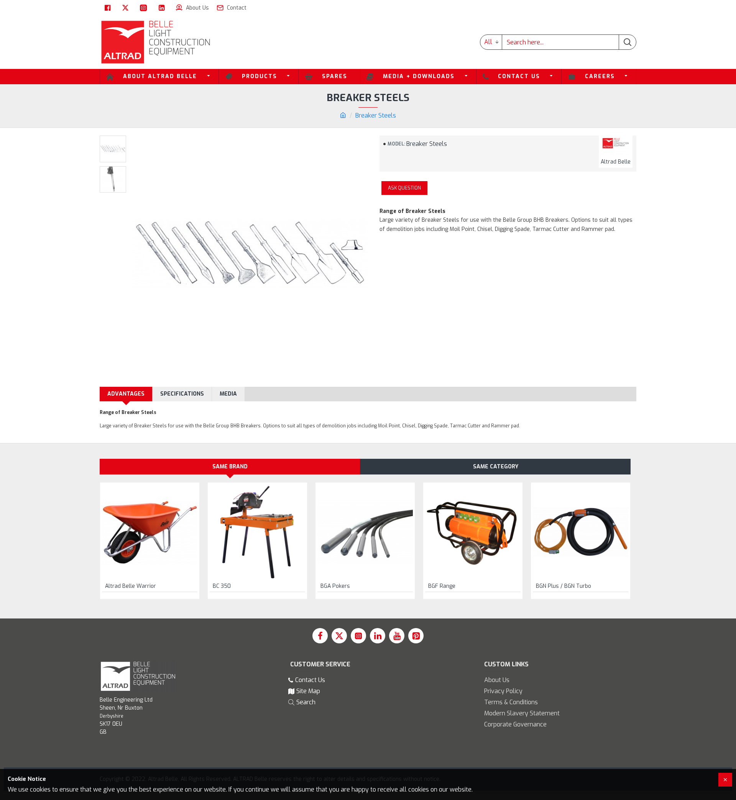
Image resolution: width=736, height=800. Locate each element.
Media (228, 394)
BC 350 (222, 586)
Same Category (495, 466)
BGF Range (441, 586)
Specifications (182, 394)
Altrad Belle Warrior (130, 586)
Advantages (126, 394)
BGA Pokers (335, 586)
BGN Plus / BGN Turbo (563, 586)
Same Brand (230, 466)
